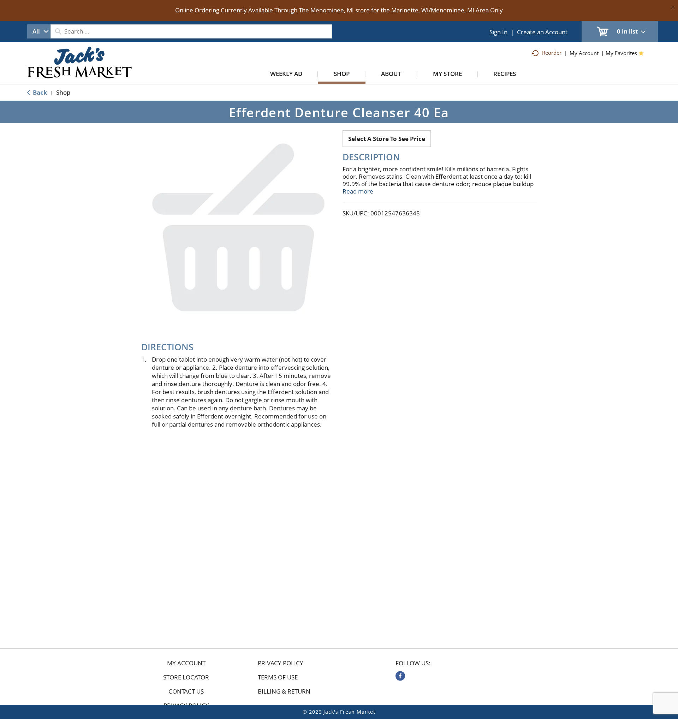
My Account (186, 663)
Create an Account (542, 32)
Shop (63, 92)
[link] (400, 676)
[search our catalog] (58, 31)
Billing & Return (284, 691)
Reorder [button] (551, 52)
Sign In (498, 32)
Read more (358, 191)
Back (39, 92)
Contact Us (186, 691)
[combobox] (38, 31)
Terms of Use (278, 677)
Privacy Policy (280, 663)
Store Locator (186, 677)
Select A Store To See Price (386, 139)
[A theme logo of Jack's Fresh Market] (79, 69)
